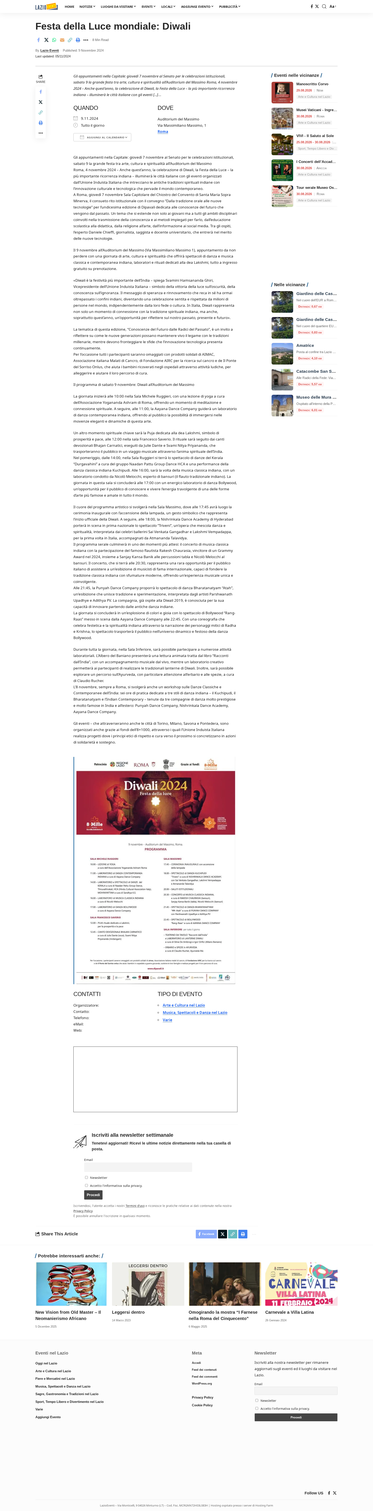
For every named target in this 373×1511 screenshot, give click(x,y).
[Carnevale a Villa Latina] (301, 1284)
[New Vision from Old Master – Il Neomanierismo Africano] (71, 1284)
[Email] (62, 39)
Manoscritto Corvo (312, 84)
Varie (167, 1019)
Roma (163, 131)
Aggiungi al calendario (105, 137)
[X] (317, 6)
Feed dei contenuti (204, 1369)
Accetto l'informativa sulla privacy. (116, 1185)
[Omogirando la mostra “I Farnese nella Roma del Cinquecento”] (225, 1284)
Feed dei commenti (205, 1376)
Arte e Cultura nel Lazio (184, 1005)
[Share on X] (46, 39)
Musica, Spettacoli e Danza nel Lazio (195, 1012)
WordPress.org (202, 1383)
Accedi (196, 1362)
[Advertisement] (304, 247)
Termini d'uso (135, 1206)
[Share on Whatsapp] (54, 39)
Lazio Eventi (49, 50)
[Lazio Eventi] (46, 6)
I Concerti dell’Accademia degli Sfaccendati (333, 162)
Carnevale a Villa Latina (289, 1312)
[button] (324, 6)
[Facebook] (312, 6)
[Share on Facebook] (38, 39)
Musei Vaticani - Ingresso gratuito (325, 110)
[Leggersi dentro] (148, 1284)
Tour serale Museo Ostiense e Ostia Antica (332, 188)
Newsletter (98, 1177)
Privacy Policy (82, 1211)
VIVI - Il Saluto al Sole (315, 136)
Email (88, 1159)
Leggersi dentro (128, 1312)
